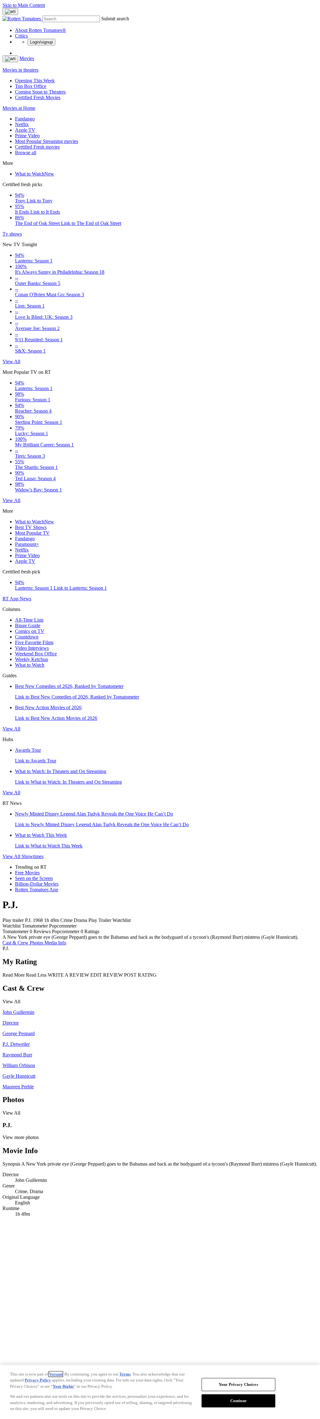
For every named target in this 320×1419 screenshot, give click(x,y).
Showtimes (32, 856)
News (25, 598)
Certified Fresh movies (37, 147)
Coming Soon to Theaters (40, 91)
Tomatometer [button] (15, 931)
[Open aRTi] (10, 11)
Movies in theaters (20, 70)
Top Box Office (30, 86)
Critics (21, 35)
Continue (238, 1400)
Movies (26, 58)
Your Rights (63, 1386)
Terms (125, 1374)
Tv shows (12, 233)
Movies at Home (18, 108)
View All (11, 361)
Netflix (22, 124)
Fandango (25, 118)
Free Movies (27, 872)
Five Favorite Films (34, 642)
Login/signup (41, 42)
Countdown (26, 636)
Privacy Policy (38, 1380)
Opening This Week (35, 80)
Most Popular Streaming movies (46, 141)
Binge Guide (27, 625)
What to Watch (34, 173)
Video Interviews (32, 648)
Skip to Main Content (23, 5)
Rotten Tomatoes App (36, 889)
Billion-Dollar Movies (36, 884)
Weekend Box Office (36, 653)
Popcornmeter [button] (65, 931)
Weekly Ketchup (31, 659)
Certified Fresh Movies (37, 97)
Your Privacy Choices (238, 1384)
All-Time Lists (29, 620)
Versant (55, 1374)
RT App (11, 598)
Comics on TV (29, 631)
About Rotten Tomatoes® (40, 30)
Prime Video (27, 135)
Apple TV (25, 130)
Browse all (25, 152)
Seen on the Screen (34, 878)
